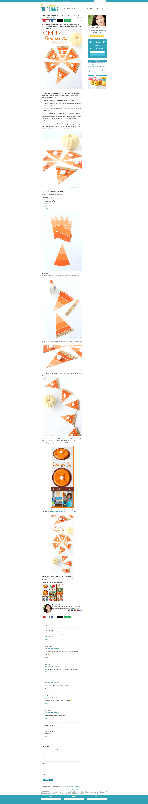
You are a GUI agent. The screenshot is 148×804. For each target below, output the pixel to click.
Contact (52, 1)
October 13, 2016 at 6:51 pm (52, 631)
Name (45, 763)
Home (43, 1)
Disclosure (58, 1)
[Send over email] (67, 20)
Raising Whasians (49, 7)
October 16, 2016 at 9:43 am (52, 682)
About (47, 1)
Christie (48, 17)
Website (45, 774)
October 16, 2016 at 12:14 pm (52, 697)
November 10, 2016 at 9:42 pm (52, 726)
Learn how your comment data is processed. (69, 786)
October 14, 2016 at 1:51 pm (52, 648)
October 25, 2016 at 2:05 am (52, 712)
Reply (46, 639)
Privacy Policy (66, 1)
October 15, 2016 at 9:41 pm (52, 666)
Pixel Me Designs (87, 803)
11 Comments (53, 17)
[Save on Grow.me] (72, 20)
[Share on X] (60, 20)
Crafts (43, 18)
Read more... (76, 608)
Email (45, 769)
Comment (46, 752)
